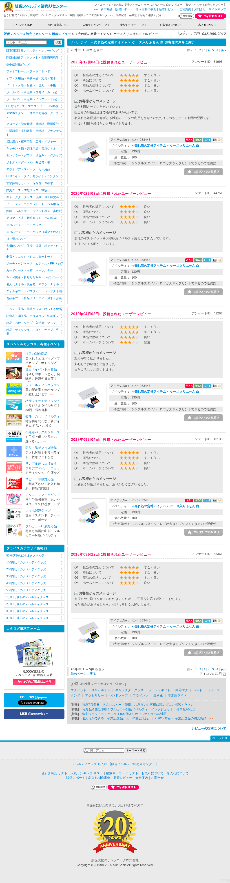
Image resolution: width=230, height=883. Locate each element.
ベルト (197, 690)
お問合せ (200, 9)
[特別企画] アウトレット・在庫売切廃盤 (32, 57)
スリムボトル (100, 690)
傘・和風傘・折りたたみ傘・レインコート (34, 277)
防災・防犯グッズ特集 (41, 448)
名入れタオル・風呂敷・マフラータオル (32, 284)
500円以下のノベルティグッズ (26, 590)
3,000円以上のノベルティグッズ (27, 618)
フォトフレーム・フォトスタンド (28, 71)
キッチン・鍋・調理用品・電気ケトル (31, 148)
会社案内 (185, 9)
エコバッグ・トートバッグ (23, 225)
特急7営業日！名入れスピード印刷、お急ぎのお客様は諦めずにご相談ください (138, 704)
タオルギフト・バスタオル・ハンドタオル (34, 291)
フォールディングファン (42, 385)
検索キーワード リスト (133, 24)
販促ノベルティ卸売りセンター (26, 34)
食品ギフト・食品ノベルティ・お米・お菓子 (34, 300)
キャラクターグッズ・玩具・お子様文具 (32, 197)
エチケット (78, 690)
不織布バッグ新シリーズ (42, 432)
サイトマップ (217, 9)
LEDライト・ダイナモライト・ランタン (32, 176)
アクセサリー (95, 695)
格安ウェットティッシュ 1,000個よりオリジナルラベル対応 (124, 714)
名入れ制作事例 (146, 9)
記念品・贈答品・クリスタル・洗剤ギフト (34, 316)
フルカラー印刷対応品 (41, 526)
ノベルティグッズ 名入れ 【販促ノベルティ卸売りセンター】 (115, 764)
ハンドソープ (118, 695)
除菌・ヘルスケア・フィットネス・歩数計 (34, 211)
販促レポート (124, 9)
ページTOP (220, 738)
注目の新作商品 (36, 353)
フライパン (140, 695)
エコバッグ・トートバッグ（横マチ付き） (34, 232)
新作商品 (106, 9)
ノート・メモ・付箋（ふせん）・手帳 (31, 85)
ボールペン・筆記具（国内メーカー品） (32, 92)
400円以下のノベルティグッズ (26, 583)
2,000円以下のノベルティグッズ (27, 604)
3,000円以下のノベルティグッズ (27, 611)
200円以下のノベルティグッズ (26, 569)
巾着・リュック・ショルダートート (29, 256)
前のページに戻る (83, 673)
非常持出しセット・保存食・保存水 (29, 183)
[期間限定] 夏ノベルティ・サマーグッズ (32, 50)
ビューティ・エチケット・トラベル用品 (32, 204)
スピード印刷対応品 (39, 479)
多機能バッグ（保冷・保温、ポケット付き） (32, 247)
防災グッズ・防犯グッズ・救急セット (31, 190)
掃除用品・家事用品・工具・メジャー (31, 141)
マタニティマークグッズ (42, 495)
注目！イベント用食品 (41, 369)
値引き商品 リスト (59, 24)
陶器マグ (181, 690)
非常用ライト (177, 695)
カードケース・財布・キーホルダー (29, 270)
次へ (223, 50)
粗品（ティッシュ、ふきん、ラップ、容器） (32, 331)
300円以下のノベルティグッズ (26, 576)
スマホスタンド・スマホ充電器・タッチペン (34, 115)
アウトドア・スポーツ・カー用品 (28, 169)
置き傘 (158, 695)
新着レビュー (168, 9)
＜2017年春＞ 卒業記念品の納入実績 (180, 718)
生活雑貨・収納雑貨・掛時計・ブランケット (34, 132)
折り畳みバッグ (16, 238)
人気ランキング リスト (96, 24)
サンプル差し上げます (41, 463)
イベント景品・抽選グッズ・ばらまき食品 (34, 309)
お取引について (153, 773)
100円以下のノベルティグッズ (26, 562)
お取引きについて (170, 24)
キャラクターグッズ (129, 690)
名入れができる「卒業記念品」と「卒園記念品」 (116, 718)
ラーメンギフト (159, 690)
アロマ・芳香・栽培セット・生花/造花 (31, 218)
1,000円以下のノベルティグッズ (27, 597)
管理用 (225, 880)
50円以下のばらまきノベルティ (26, 555)
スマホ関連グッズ (38, 510)
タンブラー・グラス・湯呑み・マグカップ (34, 155)
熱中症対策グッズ (18, 64)
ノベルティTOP (22, 24)
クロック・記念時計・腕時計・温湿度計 (32, 124)
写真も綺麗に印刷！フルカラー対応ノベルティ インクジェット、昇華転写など (138, 709)
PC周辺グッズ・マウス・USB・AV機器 (32, 106)
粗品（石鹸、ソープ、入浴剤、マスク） (32, 323)
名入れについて (207, 24)
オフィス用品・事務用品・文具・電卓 (31, 78)
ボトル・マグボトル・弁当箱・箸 (28, 162)
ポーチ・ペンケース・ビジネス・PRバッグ (34, 263)
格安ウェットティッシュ (42, 401)
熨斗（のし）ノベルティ (42, 416)
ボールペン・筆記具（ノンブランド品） (32, 99)
